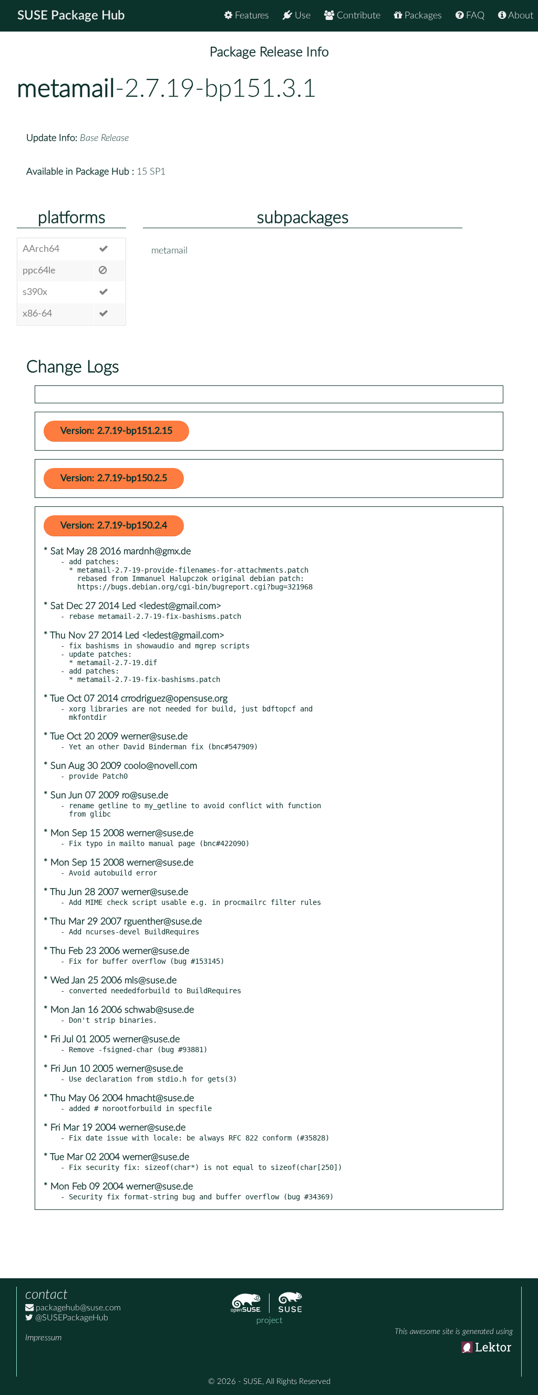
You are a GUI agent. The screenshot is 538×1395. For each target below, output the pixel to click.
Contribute (357, 16)
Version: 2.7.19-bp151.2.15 (116, 431)
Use (301, 16)
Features (250, 16)
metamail (66, 88)
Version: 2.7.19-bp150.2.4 (113, 526)
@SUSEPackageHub (70, 1317)
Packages (422, 16)
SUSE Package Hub (71, 15)
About (519, 16)
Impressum (43, 1337)
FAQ (473, 16)
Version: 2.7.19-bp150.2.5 (113, 478)
